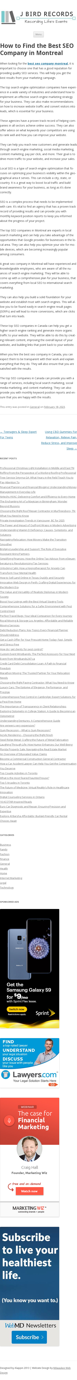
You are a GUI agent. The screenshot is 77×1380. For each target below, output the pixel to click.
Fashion (4, 854)
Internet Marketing (11, 878)
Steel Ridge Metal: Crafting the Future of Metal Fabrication (34, 740)
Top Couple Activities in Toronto (19, 773)
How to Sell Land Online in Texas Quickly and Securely (32, 577)
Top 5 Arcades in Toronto (15, 782)
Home (3, 873)
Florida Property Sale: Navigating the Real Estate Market (33, 749)
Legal (3, 883)
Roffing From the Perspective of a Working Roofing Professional (38, 473)
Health (4, 868)
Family (4, 849)
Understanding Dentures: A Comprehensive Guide (30, 720)
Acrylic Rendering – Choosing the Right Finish (26, 735)
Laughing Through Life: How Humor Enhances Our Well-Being (36, 744)
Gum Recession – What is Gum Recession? (25, 730)
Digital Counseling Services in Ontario (22, 797)
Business (5, 844)
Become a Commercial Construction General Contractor (33, 759)
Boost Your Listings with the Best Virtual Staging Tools (31, 601)
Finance (4, 859)
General (35, 407)
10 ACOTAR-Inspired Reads (16, 802)
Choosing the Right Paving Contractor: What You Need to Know (37, 682)
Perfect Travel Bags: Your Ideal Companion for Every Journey (36, 616)
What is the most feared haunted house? (24, 778)
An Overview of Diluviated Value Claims (23, 754)
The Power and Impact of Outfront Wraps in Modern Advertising (38, 525)
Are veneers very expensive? (17, 725)
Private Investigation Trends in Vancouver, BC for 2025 (32, 520)
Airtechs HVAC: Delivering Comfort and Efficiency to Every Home (37, 496)
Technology (7, 887)
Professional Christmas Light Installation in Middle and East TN (37, 468)
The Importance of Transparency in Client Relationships (33, 706)
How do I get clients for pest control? (21, 649)
